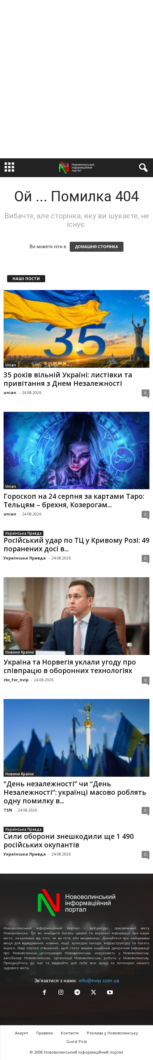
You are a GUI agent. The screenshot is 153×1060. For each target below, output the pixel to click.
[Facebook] (44, 993)
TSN (8, 810)
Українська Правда (23, 533)
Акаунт (21, 1033)
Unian (10, 364)
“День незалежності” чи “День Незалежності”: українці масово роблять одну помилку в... (75, 792)
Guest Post (76, 1041)
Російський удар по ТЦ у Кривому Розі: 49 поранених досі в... (76, 544)
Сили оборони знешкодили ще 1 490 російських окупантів (69, 840)
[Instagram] (61, 993)
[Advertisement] (76, 79)
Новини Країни (19, 652)
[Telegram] (77, 993)
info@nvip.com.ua (99, 980)
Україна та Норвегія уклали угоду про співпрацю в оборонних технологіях (70, 666)
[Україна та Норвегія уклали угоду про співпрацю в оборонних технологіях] (76, 616)
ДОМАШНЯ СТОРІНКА (96, 247)
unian (10, 392)
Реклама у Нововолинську (112, 1033)
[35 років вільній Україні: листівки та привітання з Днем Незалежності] (76, 329)
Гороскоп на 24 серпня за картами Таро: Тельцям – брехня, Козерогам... (74, 500)
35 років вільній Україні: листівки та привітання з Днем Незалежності (68, 379)
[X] (93, 993)
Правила (44, 1033)
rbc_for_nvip (16, 679)
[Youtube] (109, 993)
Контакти (70, 1033)
